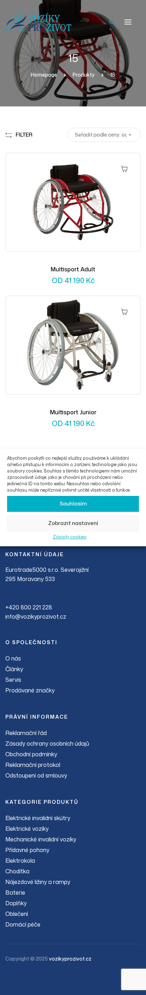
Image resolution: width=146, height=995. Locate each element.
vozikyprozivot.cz (70, 958)
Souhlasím (73, 503)
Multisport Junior (73, 412)
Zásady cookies (69, 537)
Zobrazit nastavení (73, 523)
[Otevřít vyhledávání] (112, 22)
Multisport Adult (73, 269)
